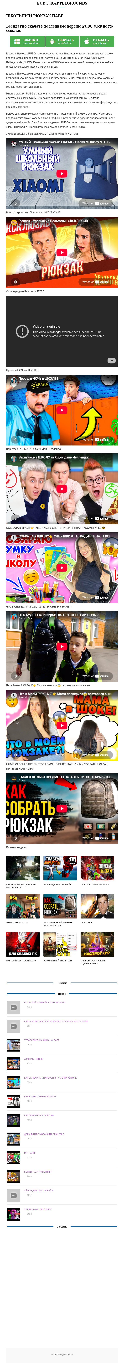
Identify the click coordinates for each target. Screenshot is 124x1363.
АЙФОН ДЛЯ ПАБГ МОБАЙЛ (38, 1190)
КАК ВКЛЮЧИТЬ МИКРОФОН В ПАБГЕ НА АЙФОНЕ (50, 1077)
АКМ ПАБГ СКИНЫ (33, 1058)
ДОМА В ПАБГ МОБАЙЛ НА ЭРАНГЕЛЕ (44, 1134)
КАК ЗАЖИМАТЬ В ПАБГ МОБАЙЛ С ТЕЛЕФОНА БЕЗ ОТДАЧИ (56, 1021)
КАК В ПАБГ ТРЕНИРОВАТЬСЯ (40, 1096)
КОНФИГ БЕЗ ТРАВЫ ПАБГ (38, 1171)
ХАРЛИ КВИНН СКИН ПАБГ (38, 1209)
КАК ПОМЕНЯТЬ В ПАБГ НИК (39, 1115)
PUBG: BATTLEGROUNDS (62, 3)
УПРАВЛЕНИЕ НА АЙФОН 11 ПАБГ (41, 1040)
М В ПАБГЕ (30, 1152)
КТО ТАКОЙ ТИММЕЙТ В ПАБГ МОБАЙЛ (44, 1002)
